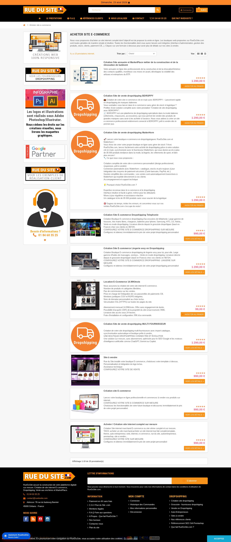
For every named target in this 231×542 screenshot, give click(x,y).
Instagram (47, 519)
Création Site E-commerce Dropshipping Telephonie (131, 215)
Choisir (131, 54)
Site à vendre (110, 357)
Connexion (135, 501)
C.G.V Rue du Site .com (99, 505)
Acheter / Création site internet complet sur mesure (130, 424)
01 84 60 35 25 (48, 235)
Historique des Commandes (142, 504)
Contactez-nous (96, 524)
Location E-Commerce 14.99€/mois (122, 282)
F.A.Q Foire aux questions (100, 512)
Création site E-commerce (117, 391)
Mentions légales (96, 509)
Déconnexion (136, 512)
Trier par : (121, 53)
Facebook (26, 519)
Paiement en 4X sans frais (100, 501)
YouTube (40, 519)
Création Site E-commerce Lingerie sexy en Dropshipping (134, 248)
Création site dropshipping (182, 501)
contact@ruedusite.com (37, 498)
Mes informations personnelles (143, 508)
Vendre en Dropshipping (181, 508)
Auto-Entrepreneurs (179, 512)
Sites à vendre (177, 516)
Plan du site (94, 527)
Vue (192, 53)
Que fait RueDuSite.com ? (182, 527)
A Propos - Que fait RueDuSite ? (103, 516)
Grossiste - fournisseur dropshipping (187, 504)
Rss (33, 519)
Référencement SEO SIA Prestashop (187, 523)
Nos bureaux (94, 520)
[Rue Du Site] (46, 10)
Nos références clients (181, 519)
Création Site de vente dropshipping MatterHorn (129, 132)
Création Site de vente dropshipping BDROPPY (128, 96)
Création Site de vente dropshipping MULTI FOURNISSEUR (135, 324)
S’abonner (191, 481)
